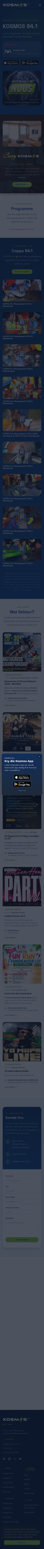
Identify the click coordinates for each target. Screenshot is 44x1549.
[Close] (39, 756)
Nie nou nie (22, 790)
